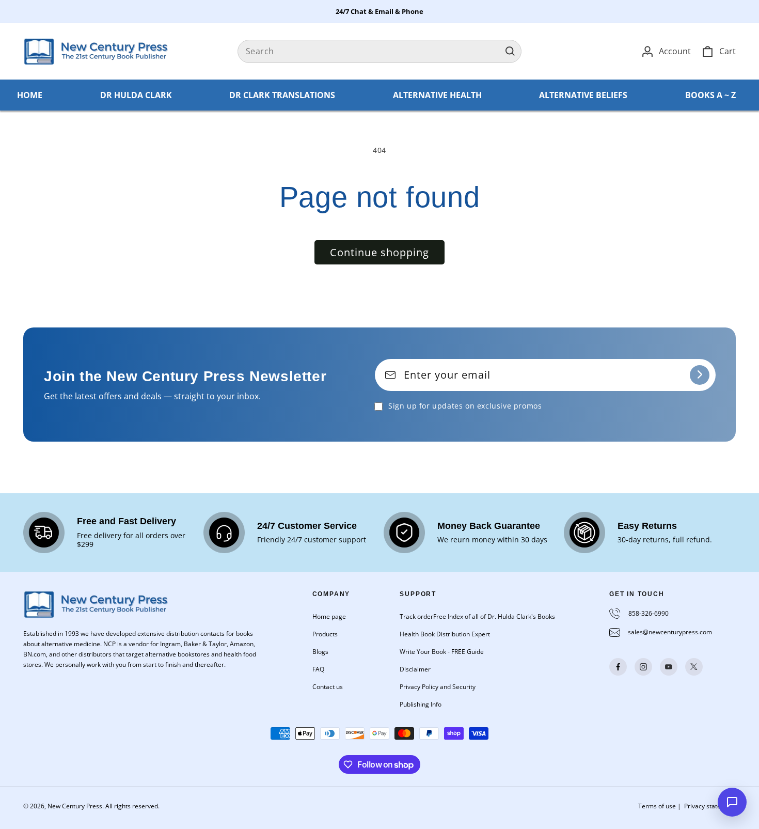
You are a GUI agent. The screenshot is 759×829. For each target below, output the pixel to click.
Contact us (327, 686)
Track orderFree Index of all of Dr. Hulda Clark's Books (477, 616)
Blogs (320, 651)
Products (325, 634)
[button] (718, 51)
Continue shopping (379, 252)
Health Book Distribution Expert (445, 634)
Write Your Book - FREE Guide (442, 651)
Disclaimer (415, 669)
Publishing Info (420, 704)
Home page (329, 616)
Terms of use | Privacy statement (687, 806)
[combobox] (379, 51)
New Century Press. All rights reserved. (104, 806)
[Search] (510, 51)
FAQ (318, 669)
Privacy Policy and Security (438, 686)
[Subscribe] (700, 375)
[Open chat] (732, 802)
